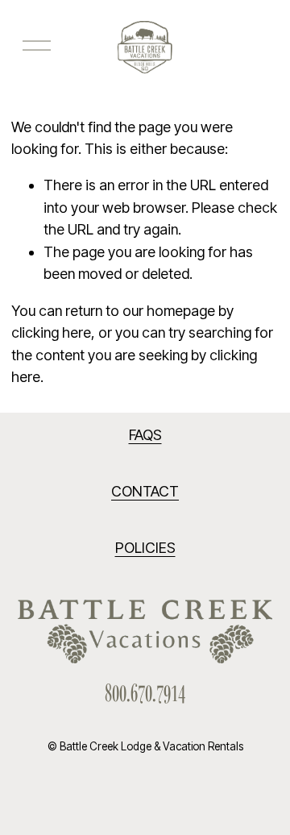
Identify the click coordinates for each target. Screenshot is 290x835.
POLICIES (145, 547)
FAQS (145, 434)
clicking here (51, 332)
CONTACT (145, 491)
